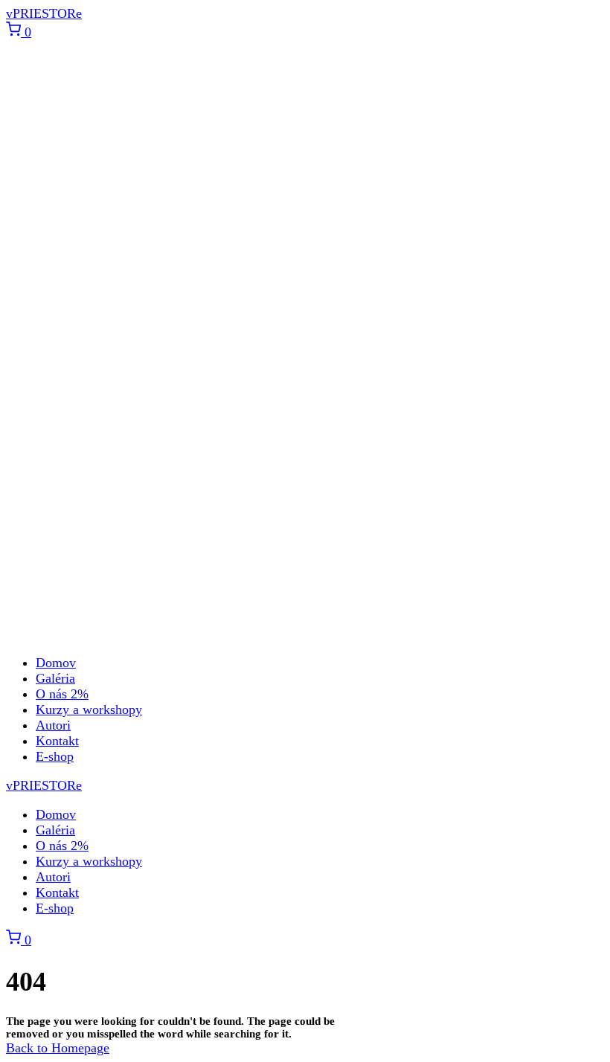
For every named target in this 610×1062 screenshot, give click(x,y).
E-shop (55, 756)
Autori (53, 725)
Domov (56, 662)
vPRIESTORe (44, 13)
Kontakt (57, 740)
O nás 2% (62, 693)
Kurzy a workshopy (89, 709)
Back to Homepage (57, 1047)
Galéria (55, 678)
